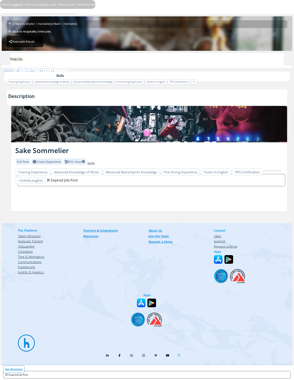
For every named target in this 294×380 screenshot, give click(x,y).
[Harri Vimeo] (155, 355)
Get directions (14, 369)
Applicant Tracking (30, 241)
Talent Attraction (29, 236)
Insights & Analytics (31, 272)
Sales (217, 236)
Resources (90, 236)
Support (219, 241)
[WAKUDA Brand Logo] (147, 60)
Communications (30, 262)
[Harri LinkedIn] (107, 355)
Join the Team (159, 236)
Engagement (26, 267)
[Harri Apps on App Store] (218, 259)
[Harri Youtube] (168, 355)
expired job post (18, 375)
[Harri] (24, 341)
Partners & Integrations (100, 230)
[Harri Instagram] (131, 355)
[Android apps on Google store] (228, 259)
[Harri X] (180, 354)
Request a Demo (161, 242)
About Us (155, 230)
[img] (149, 124)
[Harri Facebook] (119, 355)
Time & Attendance (31, 257)
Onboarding (26, 246)
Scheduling (25, 252)
